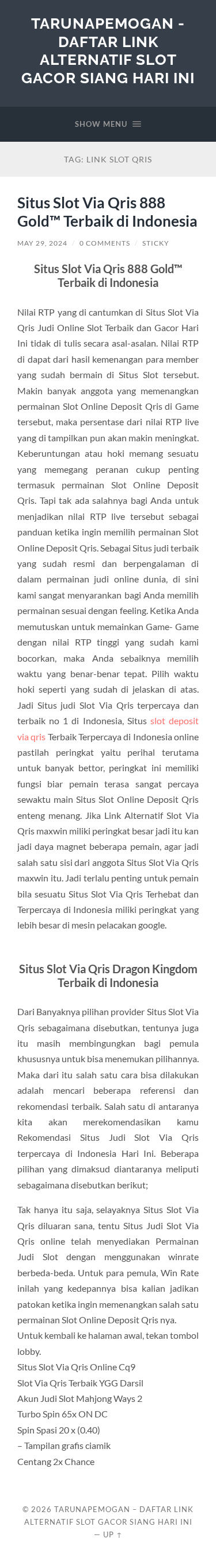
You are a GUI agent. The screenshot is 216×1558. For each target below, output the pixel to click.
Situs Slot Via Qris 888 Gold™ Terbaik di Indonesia (107, 211)
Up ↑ (113, 1534)
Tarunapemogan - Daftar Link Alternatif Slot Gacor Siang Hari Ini (108, 50)
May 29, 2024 (42, 243)
